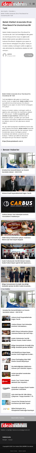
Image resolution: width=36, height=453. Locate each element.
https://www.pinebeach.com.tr (12, 141)
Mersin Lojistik (22, 451)
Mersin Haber (13, 451)
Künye (10, 440)
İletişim (5, 440)
